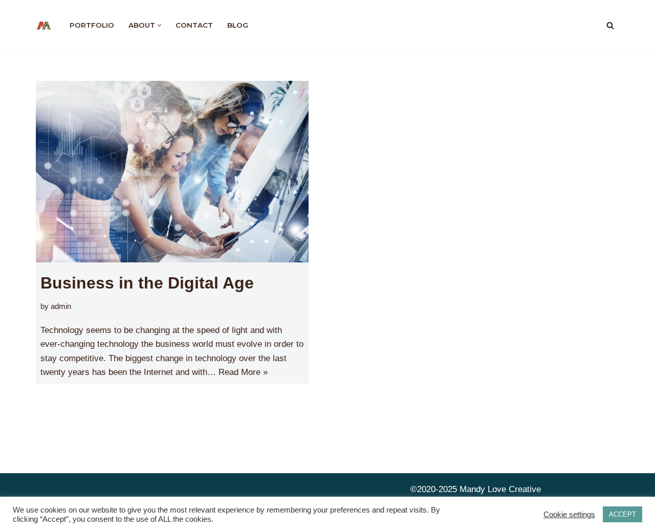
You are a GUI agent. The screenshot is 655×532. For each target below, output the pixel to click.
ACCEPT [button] (622, 514)
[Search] (610, 25)
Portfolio (92, 25)
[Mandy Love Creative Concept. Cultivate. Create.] (44, 25)
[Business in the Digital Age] (172, 171)
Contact (194, 25)
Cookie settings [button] (569, 515)
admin (61, 306)
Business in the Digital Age (147, 283)
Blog (237, 25)
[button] (159, 25)
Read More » (243, 372)
